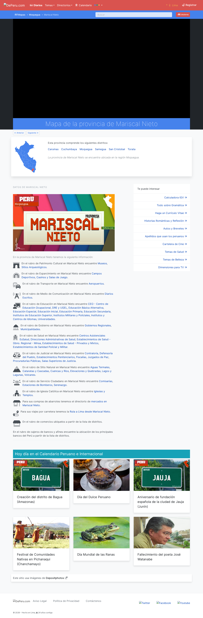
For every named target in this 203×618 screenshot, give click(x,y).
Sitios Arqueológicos (34, 267)
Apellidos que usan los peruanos (165, 236)
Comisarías (105, 381)
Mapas (21, 14)
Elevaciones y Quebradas (85, 371)
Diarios (37, 5)
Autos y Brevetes (174, 228)
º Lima (172, 5)
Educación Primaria (70, 311)
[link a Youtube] (183, 602)
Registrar (190, 4)
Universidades (46, 319)
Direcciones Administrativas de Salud (53, 339)
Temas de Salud (175, 251)
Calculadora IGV (174, 197)
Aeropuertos (96, 283)
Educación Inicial (48, 311)
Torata (131, 149)
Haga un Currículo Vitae (170, 213)
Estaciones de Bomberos (37, 385)
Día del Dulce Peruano (94, 497)
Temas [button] (49, 5)
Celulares (184, 14)
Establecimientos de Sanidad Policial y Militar (40, 347)
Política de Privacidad (66, 600)
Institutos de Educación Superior (32, 315)
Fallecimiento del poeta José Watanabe (159, 557)
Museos (102, 263)
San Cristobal (117, 149)
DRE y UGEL (59, 307)
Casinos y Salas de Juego (51, 277)
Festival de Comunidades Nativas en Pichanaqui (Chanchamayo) (36, 559)
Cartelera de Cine (174, 244)
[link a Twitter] (144, 602)
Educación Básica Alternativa (86, 307)
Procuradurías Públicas (26, 360)
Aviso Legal (40, 600)
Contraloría (91, 353)
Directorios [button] (63, 5)
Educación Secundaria (97, 311)
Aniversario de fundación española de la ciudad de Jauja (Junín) (161, 501)
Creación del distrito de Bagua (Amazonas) (39, 499)
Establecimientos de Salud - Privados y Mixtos (70, 343)
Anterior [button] (20, 133)
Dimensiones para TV (171, 267)
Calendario (85, 5)
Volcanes (29, 374)
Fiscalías (81, 357)
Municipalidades (30, 329)
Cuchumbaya (69, 149)
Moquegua (34, 14)
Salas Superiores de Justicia (59, 360)
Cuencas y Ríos (59, 371)
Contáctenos (93, 600)
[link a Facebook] (164, 602)
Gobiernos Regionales (98, 325)
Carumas (53, 149)
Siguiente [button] (32, 133)
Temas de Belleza (174, 259)
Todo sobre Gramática (171, 205)
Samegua (100, 149)
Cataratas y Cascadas (36, 371)
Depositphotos (55, 578)
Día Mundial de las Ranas (96, 554)
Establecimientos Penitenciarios (56, 357)
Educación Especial (24, 311)
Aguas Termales (99, 367)
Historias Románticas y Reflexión (164, 220)
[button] (98, 5)
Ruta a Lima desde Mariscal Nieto (90, 411)
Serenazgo (60, 385)
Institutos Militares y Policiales (71, 315)
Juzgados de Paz (98, 357)
